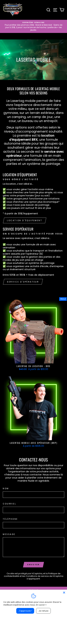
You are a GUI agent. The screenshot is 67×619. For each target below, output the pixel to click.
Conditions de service (37, 576)
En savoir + (41, 604)
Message (9, 534)
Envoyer (33, 564)
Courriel (9, 504)
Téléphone (10, 519)
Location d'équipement (24, 220)
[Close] (64, 592)
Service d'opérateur (23, 281)
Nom (6, 488)
